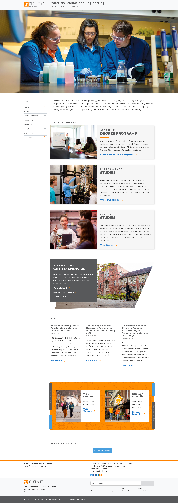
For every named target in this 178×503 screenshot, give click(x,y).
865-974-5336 (101, 468)
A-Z (107, 488)
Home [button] (26, 107)
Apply (124, 488)
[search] (35, 101)
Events (92, 488)
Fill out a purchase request (115, 466)
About (26, 111)
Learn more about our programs (117, 155)
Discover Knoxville (137, 413)
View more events (102, 450)
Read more (56, 361)
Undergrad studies (109, 200)
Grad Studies (106, 245)
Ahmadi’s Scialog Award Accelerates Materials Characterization (64, 328)
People (27, 129)
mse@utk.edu (101, 471)
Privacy (140, 488)
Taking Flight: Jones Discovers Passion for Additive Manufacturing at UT (100, 329)
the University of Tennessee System (49, 499)
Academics (28, 120)
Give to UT (28, 138)
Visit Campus (87, 410)
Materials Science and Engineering (77, 3)
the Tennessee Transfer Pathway (76, 499)
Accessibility (142, 491)
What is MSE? (60, 296)
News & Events (30, 133)
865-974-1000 (29, 492)
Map (92, 491)
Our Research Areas (63, 292)
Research (28, 124)
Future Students (31, 116)
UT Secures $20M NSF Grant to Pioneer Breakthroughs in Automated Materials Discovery (135, 330)
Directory (109, 491)
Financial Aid (60, 288)
